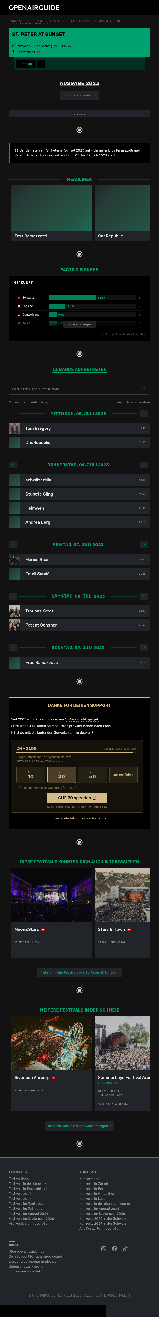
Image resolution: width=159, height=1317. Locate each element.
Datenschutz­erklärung (26, 1266)
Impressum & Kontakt (25, 1271)
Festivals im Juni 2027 (26, 1204)
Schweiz (54, 21)
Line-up (26, 64)
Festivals (37, 21)
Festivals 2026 (20, 1194)
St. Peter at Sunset (78, 21)
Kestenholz (28, 52)
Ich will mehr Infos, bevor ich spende (78, 818)
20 (61, 774)
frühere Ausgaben (110, 21)
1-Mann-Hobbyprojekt (82, 719)
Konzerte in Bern (92, 1189)
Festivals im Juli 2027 (26, 1209)
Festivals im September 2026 (31, 1219)
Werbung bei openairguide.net (32, 1261)
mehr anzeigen (82, 324)
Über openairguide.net (26, 1251)
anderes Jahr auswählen (78, 95)
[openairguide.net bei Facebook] (115, 1249)
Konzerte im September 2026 (102, 1214)
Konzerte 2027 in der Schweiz (103, 1224)
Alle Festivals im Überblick (29, 1224)
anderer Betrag (123, 775)
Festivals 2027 (20, 1199)
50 (92, 774)
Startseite (18, 21)
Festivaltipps (19, 1179)
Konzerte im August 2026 (99, 1209)
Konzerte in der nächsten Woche (105, 1204)
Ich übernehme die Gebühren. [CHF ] (50, 788)
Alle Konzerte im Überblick (100, 1228)
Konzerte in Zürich (94, 1184)
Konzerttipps (89, 1179)
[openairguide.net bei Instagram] (104, 1249)
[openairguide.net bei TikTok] (126, 1249)
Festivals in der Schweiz (27, 1184)
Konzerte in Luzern (94, 1199)
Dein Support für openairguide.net (35, 1256)
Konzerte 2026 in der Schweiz (103, 1219)
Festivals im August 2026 (28, 1214)
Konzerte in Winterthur (97, 1194)
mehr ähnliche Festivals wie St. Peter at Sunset (78, 972)
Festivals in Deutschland (28, 1189)
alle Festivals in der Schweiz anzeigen (78, 1126)
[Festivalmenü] (41, 64)
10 (31, 774)
